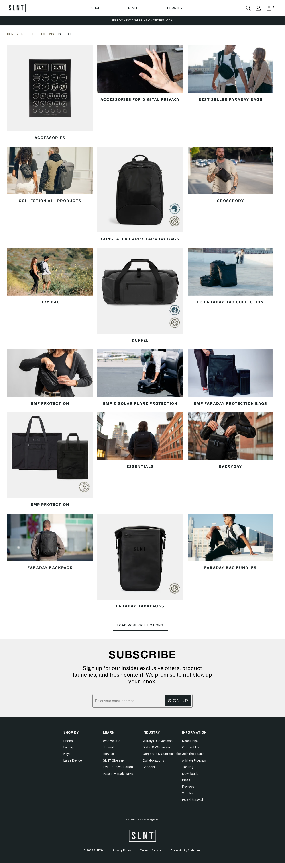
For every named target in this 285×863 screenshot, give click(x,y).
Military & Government (158, 741)
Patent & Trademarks (118, 773)
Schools (148, 767)
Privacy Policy (122, 850)
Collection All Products (50, 194)
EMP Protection (50, 460)
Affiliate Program (194, 760)
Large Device (72, 760)
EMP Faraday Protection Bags (230, 378)
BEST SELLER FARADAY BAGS (230, 93)
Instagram (151, 819)
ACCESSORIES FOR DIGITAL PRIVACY (140, 93)
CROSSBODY (230, 194)
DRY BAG (50, 296)
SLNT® (98, 850)
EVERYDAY (230, 460)
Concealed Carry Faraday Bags (140, 194)
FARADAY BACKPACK (50, 561)
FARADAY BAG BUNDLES (230, 561)
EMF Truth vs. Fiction (118, 767)
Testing (187, 767)
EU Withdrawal (192, 799)
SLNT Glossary (114, 760)
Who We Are (111, 741)
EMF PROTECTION (50, 378)
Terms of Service (151, 850)
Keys (67, 754)
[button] (96, 8)
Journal (108, 747)
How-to (108, 754)
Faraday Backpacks (140, 561)
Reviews (188, 786)
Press (186, 780)
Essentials (140, 460)
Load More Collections (140, 625)
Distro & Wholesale (156, 747)
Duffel (140, 296)
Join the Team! (193, 754)
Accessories (50, 93)
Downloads (190, 773)
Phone (68, 741)
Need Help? (190, 741)
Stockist (188, 793)
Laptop (68, 747)
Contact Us (190, 747)
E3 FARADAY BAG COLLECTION (230, 296)
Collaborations (153, 760)
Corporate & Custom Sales (162, 754)
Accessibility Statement (186, 850)
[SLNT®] (16, 8)
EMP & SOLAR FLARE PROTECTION (140, 378)
